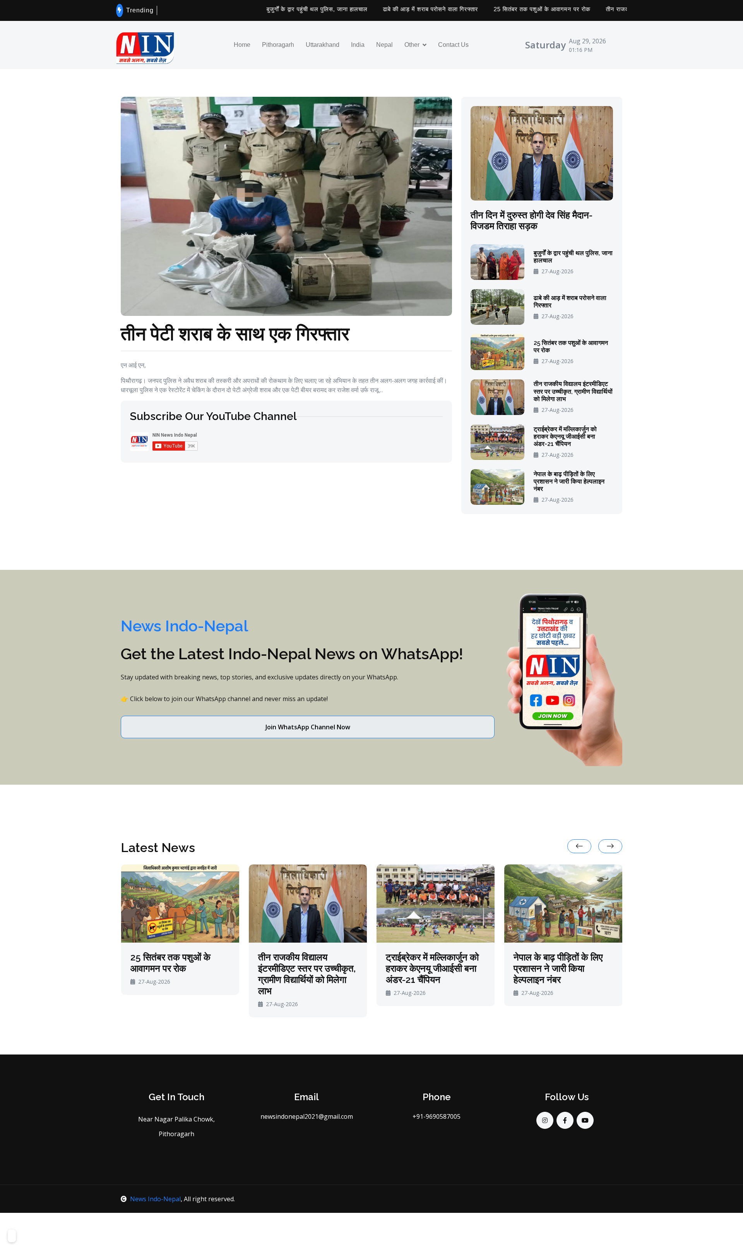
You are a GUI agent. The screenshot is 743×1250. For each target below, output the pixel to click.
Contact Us (453, 44)
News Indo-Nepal (155, 1199)
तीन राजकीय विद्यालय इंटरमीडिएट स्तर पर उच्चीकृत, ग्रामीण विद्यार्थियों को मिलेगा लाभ (573, 391)
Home (242, 44)
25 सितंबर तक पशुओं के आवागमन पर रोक (499, 9)
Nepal (384, 44)
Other (411, 44)
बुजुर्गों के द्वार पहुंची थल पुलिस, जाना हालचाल (274, 9)
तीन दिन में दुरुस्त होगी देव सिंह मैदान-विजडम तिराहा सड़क (531, 221)
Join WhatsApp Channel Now (307, 727)
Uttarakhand (322, 44)
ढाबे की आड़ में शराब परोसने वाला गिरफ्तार (388, 9)
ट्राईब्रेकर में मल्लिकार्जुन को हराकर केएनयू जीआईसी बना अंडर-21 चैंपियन (565, 436)
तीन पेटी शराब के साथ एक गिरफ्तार (235, 333)
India (358, 44)
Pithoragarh (278, 44)
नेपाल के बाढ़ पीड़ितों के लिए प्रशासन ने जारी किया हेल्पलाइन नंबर (569, 481)
